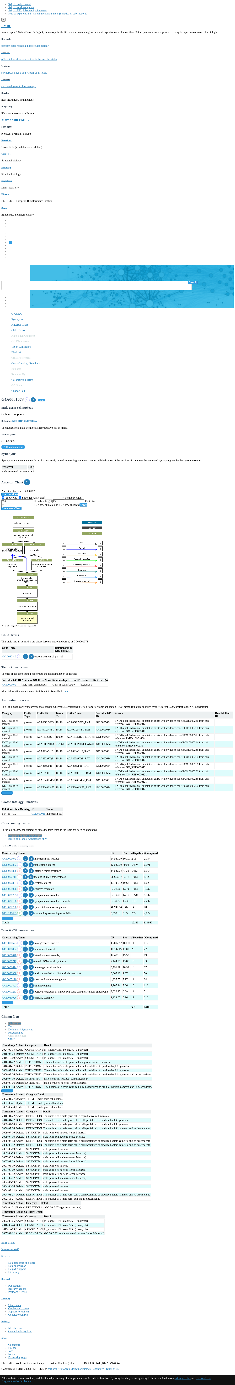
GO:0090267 (9, 991)
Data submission (17, 1265)
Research (13, 254)
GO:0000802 (9, 864)
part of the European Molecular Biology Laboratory (76, 1368)
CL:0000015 (38, 813)
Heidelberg (6, 181)
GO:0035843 (9, 656)
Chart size (39, 497)
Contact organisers (18, 1314)
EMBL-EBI (14, 260)
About (4, 1338)
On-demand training (19, 1308)
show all (7, 793)
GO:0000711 (9, 876)
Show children (70, 504)
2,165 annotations (13, 447)
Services (12, 257)
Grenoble (5, 153)
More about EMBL (15, 120)
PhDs (24, 1291)
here (66, 691)
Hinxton (5, 194)
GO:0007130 (9, 901)
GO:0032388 (9, 973)
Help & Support (17, 1269)
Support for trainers (18, 1311)
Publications (15, 1285)
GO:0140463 (9, 913)
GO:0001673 (9, 684)
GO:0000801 (9, 882)
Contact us (14, 1344)
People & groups (17, 1357)
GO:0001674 (9, 967)
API (10, 303)
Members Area (16, 1328)
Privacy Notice (183, 1378)
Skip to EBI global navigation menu (27, 10)
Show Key (11, 497)
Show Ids (27, 497)
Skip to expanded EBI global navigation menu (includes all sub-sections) (47, 13)
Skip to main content (19, 4)
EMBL (6, 26)
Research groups (17, 1288)
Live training (15, 1305)
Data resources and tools (21, 1262)
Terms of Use (203, 1378)
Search (192, 282)
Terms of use (113, 1368)
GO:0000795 (9, 895)
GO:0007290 (9, 907)
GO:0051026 (9, 888)
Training (12, 251)
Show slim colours (48, 504)
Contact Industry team (20, 1331)
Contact (12, 300)
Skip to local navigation (21, 7)
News (11, 1354)
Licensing (13, 1272)
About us (13, 248)
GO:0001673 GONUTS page (26, 421)
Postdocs (13, 1291)
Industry (5, 1321)
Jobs (10, 1351)
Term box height (43, 501)
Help (11, 297)
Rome (4, 208)
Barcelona (6, 140)
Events (12, 1347)
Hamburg (6, 167)
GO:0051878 (9, 870)
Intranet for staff (10, 1249)
